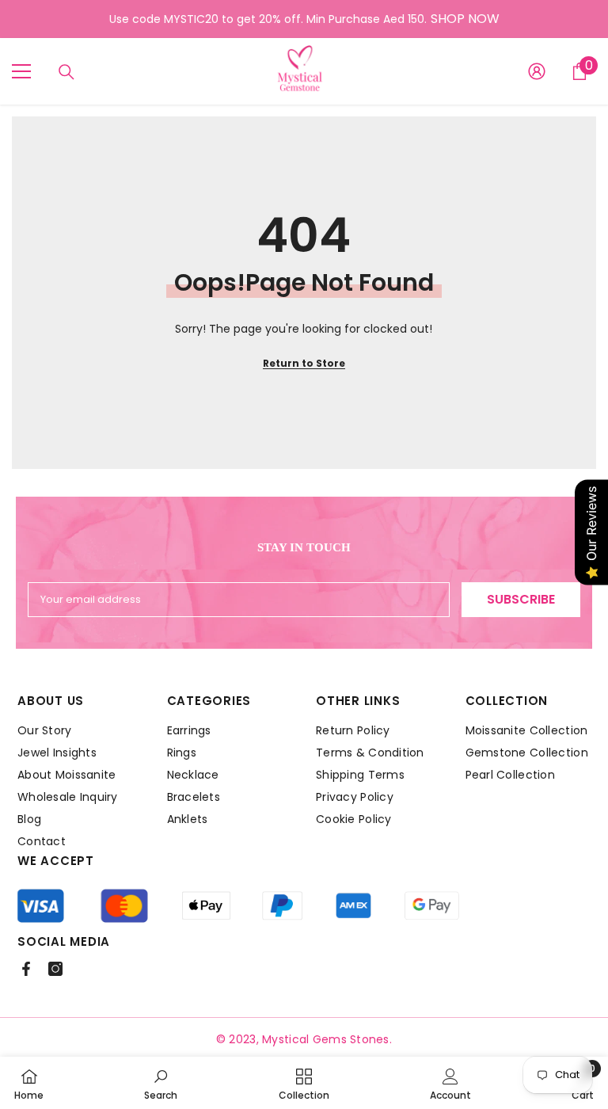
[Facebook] (26, 969)
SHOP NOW (465, 19)
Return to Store (304, 363)
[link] (160, 1083)
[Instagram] (55, 969)
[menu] (21, 71)
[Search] (66, 72)
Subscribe (521, 599)
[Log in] (536, 71)
